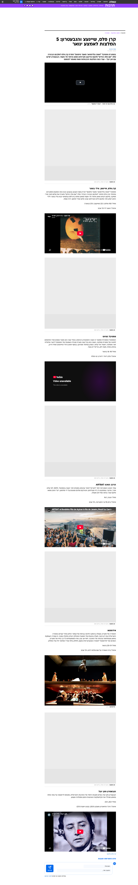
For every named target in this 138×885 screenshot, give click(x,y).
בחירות (93, 2)
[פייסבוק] (24, 5)
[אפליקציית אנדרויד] (32, 5)
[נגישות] (2, 2)
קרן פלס (113, 854)
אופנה (44, 2)
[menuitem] (104, 2)
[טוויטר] (27, 5)
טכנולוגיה (51, 2)
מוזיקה (90, 5)
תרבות (86, 2)
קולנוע (85, 5)
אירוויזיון (95, 5)
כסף (75, 2)
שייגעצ (109, 854)
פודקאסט (71, 5)
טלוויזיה (101, 5)
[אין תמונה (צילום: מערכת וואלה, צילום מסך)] (80, 146)
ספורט (99, 2)
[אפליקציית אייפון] (30, 5)
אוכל (70, 2)
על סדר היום (79, 5)
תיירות (58, 2)
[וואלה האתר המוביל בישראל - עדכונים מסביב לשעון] (112, 2)
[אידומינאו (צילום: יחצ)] (80, 682)
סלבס (80, 2)
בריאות (64, 2)
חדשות (105, 2)
